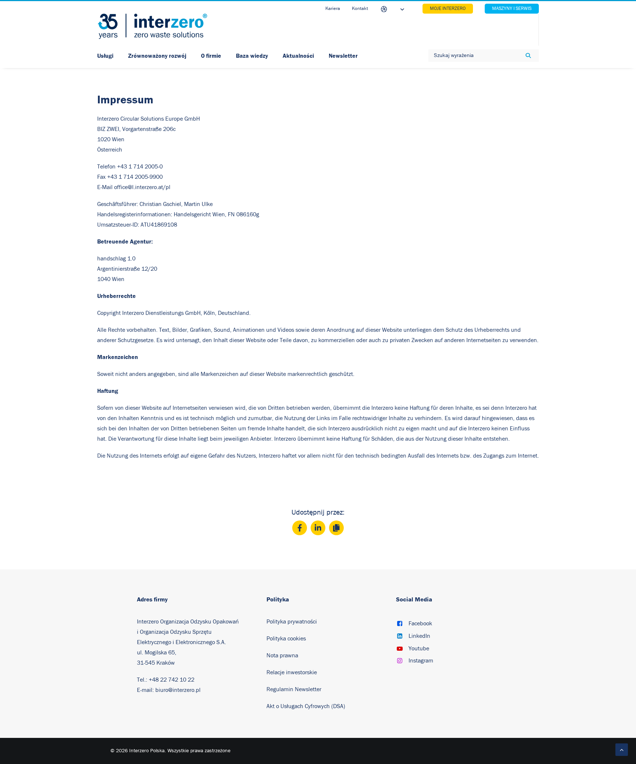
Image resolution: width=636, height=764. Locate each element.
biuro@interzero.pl (178, 690)
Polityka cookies (286, 639)
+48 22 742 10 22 (171, 680)
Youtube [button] (419, 648)
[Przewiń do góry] (621, 749)
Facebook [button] (420, 623)
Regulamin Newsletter (294, 689)
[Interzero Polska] (152, 26)
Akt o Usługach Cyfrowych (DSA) (305, 706)
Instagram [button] (421, 661)
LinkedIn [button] (419, 636)
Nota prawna (282, 655)
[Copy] (336, 527)
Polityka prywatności (291, 622)
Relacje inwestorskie (291, 672)
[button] (399, 624)
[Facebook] (299, 527)
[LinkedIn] (318, 527)
